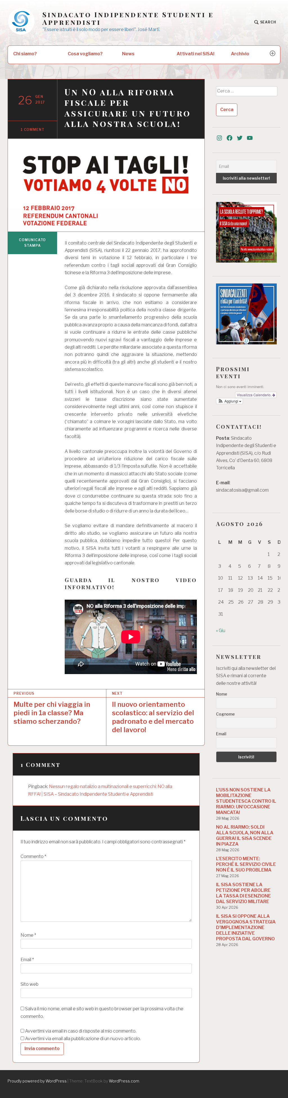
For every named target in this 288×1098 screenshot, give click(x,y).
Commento (33, 856)
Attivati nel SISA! (195, 53)
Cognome (225, 714)
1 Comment (32, 129)
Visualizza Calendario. (254, 394)
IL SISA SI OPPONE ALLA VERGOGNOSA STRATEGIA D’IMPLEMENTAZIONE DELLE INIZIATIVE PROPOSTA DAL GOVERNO (246, 927)
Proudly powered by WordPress (37, 1081)
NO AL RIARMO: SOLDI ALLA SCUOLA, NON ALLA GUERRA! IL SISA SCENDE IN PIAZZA (244, 835)
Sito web (30, 984)
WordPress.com (124, 1081)
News (128, 53)
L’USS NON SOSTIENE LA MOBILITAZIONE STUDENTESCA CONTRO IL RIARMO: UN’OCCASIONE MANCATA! (246, 801)
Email (27, 959)
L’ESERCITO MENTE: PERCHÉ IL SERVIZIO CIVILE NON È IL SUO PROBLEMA (246, 864)
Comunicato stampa (32, 243)
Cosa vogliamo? (85, 53)
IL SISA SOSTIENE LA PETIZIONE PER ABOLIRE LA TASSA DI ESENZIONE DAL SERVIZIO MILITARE (243, 893)
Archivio (240, 53)
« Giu (220, 630)
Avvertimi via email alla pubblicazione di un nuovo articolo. (83, 1038)
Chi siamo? (25, 53)
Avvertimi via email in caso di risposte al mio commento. (80, 1031)
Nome (28, 935)
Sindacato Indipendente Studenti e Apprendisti (128, 18)
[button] (229, 401)
